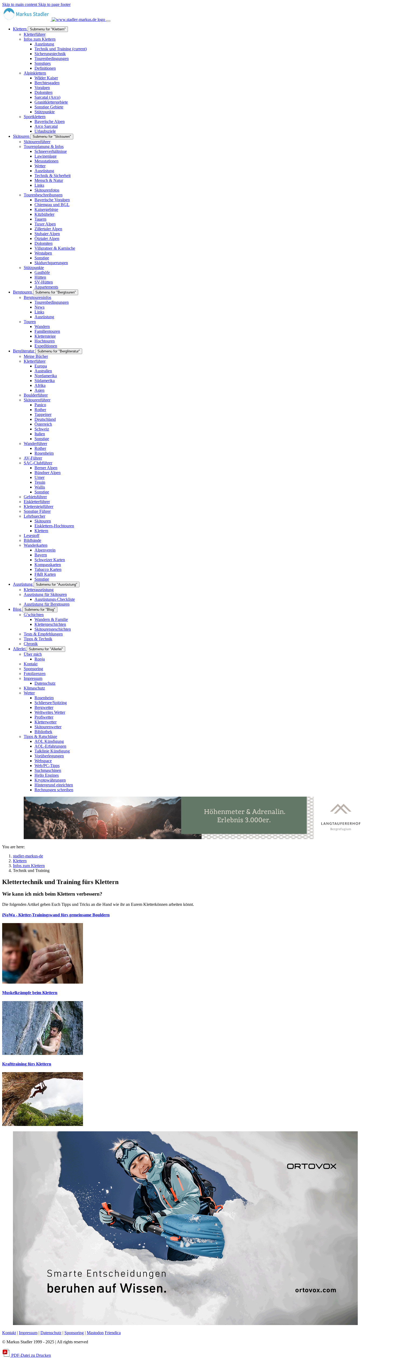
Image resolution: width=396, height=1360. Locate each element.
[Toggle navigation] (108, 21)
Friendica (113, 1332)
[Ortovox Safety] (185, 1323)
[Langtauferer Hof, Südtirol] (196, 837)
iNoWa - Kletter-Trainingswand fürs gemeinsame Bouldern (56, 915)
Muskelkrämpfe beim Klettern (29, 992)
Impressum (28, 1332)
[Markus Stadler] (54, 19)
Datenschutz (50, 1332)
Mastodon (95, 1332)
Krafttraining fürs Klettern (26, 1064)
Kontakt (9, 1332)
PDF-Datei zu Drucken (30, 1355)
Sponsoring (74, 1332)
